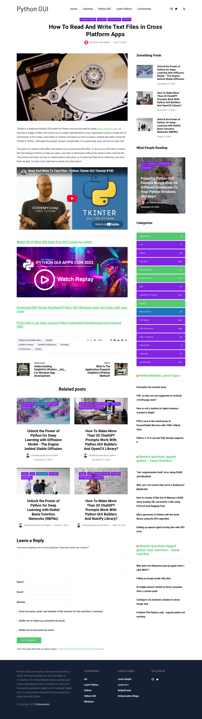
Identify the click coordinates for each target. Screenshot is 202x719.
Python (102, 19)
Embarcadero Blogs (128, 696)
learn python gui (47, 345)
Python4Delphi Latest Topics (159, 375)
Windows (26, 408)
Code (25, 404)
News (160, 303)
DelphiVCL (160, 278)
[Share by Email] (126, 340)
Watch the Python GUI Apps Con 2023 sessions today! (54, 242)
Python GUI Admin (101, 42)
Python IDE (104, 8)
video (38, 349)
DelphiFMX (160, 270)
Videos (126, 19)
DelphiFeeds (124, 690)
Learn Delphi (124, 679)
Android (160, 236)
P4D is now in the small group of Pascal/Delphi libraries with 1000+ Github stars (158, 425)
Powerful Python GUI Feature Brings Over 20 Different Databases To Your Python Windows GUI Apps (159, 187)
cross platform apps (107, 128)
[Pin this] (122, 340)
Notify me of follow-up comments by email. (42, 620)
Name (20, 582)
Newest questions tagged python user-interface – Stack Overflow (158, 550)
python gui (24, 349)
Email (20, 592)
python (65, 345)
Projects (42, 404)
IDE (32, 404)
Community (144, 8)
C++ (144, 163)
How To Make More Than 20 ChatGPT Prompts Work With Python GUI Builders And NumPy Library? (101, 510)
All (85, 679)
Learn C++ (123, 684)
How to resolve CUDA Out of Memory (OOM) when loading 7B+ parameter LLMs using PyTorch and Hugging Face (159, 501)
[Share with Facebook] (111, 340)
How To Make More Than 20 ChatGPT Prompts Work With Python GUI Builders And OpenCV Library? (101, 440)
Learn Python (124, 8)
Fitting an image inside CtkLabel (153, 578)
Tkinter (98, 408)
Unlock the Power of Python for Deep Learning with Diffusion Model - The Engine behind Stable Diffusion (43, 440)
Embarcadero (43, 704)
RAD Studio (160, 337)
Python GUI (33, 9)
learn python (26, 345)
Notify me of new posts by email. (36, 630)
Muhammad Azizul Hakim (46, 455)
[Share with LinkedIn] (118, 340)
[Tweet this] (115, 340)
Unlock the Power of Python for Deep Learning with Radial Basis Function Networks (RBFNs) (43, 510)
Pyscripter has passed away (151, 387)
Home (73, 8)
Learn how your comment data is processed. (81, 649)
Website (21, 602)
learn (49, 340)
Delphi (152, 163)
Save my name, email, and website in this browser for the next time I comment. (61, 611)
